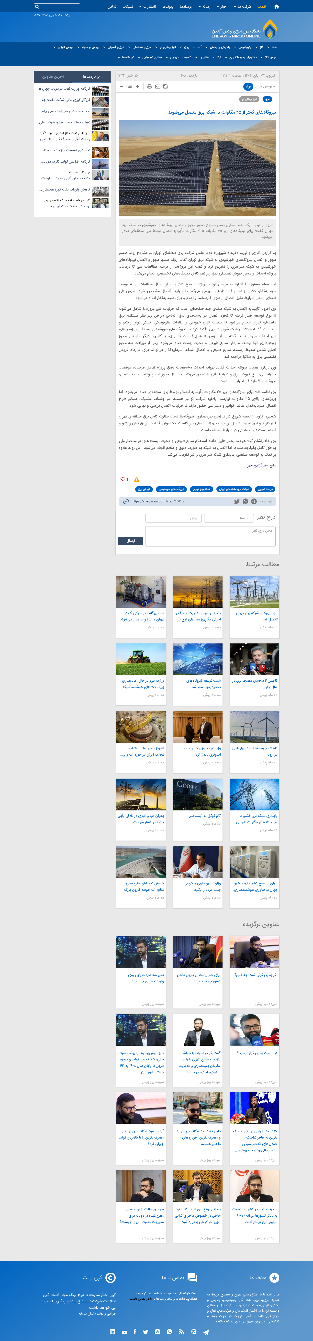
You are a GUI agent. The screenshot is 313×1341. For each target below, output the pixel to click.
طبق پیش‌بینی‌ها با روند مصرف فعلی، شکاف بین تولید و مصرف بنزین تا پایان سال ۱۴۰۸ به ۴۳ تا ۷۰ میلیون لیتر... (141, 1062)
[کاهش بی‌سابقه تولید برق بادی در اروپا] (254, 727)
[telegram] (254, 502)
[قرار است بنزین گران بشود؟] (254, 1030)
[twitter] (237, 502)
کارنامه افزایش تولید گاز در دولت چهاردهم (66, 162)
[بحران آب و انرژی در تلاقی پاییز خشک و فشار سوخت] (141, 794)
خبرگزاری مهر (257, 465)
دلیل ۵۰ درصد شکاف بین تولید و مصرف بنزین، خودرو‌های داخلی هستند (198, 1137)
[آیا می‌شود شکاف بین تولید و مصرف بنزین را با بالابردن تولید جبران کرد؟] (141, 1108)
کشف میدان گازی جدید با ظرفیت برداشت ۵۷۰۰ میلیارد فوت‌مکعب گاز (64, 178)
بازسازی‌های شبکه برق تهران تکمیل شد (257, 616)
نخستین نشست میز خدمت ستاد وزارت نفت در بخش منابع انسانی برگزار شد (65, 150)
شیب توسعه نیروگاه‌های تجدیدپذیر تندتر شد (203, 684)
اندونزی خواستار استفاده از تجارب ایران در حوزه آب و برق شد (142, 751)
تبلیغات (128, 7)
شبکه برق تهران (202, 489)
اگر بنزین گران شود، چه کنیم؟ (255, 975)
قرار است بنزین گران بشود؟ (257, 1053)
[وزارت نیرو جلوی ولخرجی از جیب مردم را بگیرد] (198, 862)
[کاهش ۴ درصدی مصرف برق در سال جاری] (254, 659)
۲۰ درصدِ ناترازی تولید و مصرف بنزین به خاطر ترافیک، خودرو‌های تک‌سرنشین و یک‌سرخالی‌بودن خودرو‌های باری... (255, 1141)
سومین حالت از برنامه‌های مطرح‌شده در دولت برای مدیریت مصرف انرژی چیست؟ (141, 1215)
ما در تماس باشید (141, 1299)
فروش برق (144, 489)
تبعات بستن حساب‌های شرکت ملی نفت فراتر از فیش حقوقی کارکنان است (64, 122)
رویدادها (186, 7)
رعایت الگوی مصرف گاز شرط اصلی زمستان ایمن (65, 139)
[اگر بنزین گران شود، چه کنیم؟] (254, 952)
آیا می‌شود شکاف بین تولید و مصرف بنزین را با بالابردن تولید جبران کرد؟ (141, 1137)
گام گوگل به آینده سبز (205, 816)
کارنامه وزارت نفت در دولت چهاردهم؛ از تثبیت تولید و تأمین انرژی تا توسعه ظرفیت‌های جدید (63, 89)
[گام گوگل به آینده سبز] (198, 794)
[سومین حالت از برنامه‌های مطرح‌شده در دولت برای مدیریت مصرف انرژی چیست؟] (141, 1186)
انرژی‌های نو (249, 99)
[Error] (135, 479)
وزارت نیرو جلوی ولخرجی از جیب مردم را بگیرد (201, 886)
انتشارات (149, 7)
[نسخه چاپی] (149, 86)
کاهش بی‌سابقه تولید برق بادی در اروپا (255, 751)
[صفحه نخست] (276, 6)
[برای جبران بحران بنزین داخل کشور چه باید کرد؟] (198, 952)
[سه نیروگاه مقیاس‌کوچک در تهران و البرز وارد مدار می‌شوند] (141, 592)
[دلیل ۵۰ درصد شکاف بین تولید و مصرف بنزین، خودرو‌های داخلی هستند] (198, 1108)
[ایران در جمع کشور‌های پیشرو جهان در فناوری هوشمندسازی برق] (254, 862)
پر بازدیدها (91, 76)
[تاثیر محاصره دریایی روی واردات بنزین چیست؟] (141, 952)
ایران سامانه (86, 1314)
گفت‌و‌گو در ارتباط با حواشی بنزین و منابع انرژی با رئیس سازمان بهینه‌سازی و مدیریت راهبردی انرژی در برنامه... (200, 1062)
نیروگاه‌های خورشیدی (171, 489)
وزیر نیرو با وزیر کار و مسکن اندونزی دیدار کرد (201, 751)
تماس (112, 7)
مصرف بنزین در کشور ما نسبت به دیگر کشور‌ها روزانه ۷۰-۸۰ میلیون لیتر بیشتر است (254, 1215)
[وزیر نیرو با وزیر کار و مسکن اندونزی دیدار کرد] (198, 727)
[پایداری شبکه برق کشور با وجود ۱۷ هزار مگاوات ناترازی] (254, 794)
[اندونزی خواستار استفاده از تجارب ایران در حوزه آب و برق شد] (141, 727)
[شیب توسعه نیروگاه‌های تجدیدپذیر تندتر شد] (198, 659)
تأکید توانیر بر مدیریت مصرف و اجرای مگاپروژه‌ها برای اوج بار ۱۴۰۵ (198, 616)
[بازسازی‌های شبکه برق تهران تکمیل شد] (254, 592)
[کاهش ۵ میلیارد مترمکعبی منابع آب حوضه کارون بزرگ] (141, 862)
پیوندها (167, 7)
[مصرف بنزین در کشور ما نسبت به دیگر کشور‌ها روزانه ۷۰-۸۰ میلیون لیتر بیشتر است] (254, 1186)
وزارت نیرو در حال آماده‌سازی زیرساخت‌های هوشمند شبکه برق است (143, 684)
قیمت (261, 7)
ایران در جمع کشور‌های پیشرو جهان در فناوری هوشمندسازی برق (256, 886)
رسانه (206, 7)
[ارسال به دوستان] (157, 86)
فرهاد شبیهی (265, 489)
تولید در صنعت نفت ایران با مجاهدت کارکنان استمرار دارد (69, 206)
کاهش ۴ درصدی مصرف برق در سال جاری (255, 684)
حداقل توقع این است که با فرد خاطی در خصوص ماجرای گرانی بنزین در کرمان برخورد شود (198, 1215)
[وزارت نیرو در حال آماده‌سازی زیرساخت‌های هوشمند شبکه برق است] (141, 659)
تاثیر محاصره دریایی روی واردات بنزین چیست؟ (146, 978)
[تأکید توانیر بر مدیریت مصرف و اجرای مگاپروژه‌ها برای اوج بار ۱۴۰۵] (198, 592)
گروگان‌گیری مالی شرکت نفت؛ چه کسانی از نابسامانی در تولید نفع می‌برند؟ (66, 100)
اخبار (224, 7)
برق (248, 86)
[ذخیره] (165, 86)
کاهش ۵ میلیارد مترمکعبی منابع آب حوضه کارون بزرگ (144, 886)
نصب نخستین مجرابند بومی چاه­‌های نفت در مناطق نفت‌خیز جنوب (65, 111)
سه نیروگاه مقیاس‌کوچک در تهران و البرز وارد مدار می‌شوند (142, 616)
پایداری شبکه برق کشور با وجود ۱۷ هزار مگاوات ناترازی (257, 819)
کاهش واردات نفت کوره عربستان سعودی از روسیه (66, 190)
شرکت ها (244, 7)
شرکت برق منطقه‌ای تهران (234, 489)
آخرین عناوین (53, 76)
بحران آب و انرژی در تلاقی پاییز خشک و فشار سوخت (141, 819)
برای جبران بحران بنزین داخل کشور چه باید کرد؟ (199, 978)
